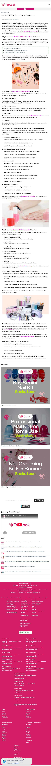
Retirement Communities (12, 609)
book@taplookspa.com (25, 587)
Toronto (3, 729)
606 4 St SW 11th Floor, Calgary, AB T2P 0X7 (36, 661)
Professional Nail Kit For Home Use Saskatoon (16, 50)
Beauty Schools (24, 606)
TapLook (34, 600)
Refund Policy (21, 592)
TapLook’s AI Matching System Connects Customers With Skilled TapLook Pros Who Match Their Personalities (24, 551)
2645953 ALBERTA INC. (25, 583)
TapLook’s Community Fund (38, 610)
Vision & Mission (20, 597)
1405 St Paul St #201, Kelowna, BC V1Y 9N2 (11, 641)
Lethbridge (4, 716)
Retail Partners (24, 613)
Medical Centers (24, 607)
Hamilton (4, 735)
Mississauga (4, 732)
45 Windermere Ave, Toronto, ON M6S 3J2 (11, 655)
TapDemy (34, 609)
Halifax (27, 742)
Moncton (16, 762)
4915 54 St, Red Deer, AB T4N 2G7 (33, 641)
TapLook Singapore (24, 626)
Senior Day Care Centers (12, 607)
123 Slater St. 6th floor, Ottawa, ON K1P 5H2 (24, 690)
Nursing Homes (10, 603)
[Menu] (49, 4)
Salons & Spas (24, 601)
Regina (15, 754)
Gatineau (28, 734)
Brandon (16, 749)
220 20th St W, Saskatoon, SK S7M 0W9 (35, 668)
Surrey (27, 714)
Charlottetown (5, 724)
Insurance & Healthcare (12, 612)
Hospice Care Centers (11, 610)
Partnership (23, 600)
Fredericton (16, 759)
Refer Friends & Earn (36, 603)
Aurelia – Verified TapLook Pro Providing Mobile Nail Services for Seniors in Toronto (20, 566)
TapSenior (34, 612)
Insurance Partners (25, 610)
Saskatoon (16, 753)
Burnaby (28, 716)
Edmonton (4, 713)
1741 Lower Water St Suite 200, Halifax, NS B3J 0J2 (25, 704)
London (3, 737)
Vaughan (4, 740)
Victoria (28, 713)
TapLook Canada (23, 620)
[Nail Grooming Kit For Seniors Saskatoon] (25, 467)
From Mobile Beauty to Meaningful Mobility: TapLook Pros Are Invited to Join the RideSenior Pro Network (23, 546)
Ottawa (3, 731)
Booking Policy (13, 592)
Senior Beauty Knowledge (37, 601)
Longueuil (28, 735)
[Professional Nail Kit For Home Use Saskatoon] (25, 426)
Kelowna (28, 719)
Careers (33, 606)
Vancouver (28, 711)
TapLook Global (14, 19)
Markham (4, 738)
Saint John (16, 761)
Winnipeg (16, 747)
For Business (10, 600)
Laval (27, 732)
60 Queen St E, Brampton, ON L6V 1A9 (34, 655)
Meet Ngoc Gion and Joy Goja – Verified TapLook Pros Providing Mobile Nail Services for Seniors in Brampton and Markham (27, 561)
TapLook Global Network (25, 619)
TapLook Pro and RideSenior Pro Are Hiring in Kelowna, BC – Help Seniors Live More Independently (23, 571)
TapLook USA (23, 622)
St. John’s (28, 724)
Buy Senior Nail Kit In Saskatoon (13, 48)
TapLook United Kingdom (25, 623)
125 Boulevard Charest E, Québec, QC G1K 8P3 (24, 697)
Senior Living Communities (13, 601)
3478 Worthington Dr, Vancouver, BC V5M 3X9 (12, 661)
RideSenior (34, 607)
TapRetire (34, 613)
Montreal (28, 729)
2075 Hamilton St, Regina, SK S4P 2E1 (34, 648)
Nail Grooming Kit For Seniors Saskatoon (15, 52)
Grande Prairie (5, 719)
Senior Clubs (24, 603)
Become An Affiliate (36, 604)
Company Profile (37, 597)
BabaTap (11, 589)
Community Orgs (24, 615)
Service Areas (35, 615)
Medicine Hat (5, 717)
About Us (3, 597)
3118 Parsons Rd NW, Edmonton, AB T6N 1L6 (12, 648)
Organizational (10, 597)
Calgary (3, 711)
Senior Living (24, 609)
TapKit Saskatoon (5, 12)
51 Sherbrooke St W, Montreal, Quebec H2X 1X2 (24, 683)
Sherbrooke (28, 737)
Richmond (28, 717)
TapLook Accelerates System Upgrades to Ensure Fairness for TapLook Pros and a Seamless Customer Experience (25, 556)
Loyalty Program (46, 597)
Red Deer (4, 714)
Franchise (23, 612)
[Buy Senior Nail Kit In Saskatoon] (25, 385)
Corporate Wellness (25, 604)
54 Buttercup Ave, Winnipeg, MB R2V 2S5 (11, 668)
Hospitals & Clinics (11, 604)
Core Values (28, 597)
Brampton (4, 734)
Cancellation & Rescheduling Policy (34, 592)
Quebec (28, 731)
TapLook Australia (24, 625)
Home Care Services (11, 606)
